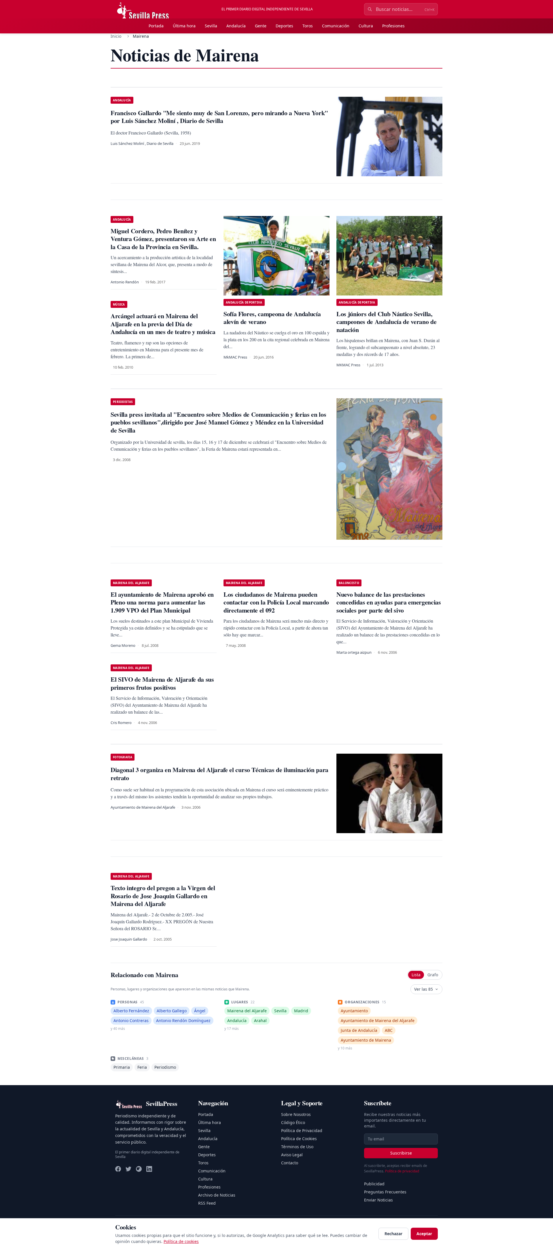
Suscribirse (401, 1153)
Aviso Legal (292, 1154)
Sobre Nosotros (296, 1114)
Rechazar (393, 1233)
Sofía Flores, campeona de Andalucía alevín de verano (272, 318)
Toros (307, 26)
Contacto (289, 1162)
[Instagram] (139, 1169)
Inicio (116, 36)
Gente (260, 26)
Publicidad (374, 1184)
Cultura (366, 26)
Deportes (284, 26)
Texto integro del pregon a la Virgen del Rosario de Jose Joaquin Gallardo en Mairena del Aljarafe (163, 895)
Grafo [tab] (432, 974)
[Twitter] (128, 1169)
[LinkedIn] (149, 1169)
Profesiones (393, 26)
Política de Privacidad (301, 1130)
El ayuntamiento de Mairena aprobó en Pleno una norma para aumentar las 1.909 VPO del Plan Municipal (162, 602)
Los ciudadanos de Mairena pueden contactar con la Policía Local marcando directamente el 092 (276, 602)
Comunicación (335, 26)
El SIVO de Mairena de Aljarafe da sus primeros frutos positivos (162, 683)
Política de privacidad (402, 1171)
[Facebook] (118, 1169)
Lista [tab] (416, 974)
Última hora (184, 26)
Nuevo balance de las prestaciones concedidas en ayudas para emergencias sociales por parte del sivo (388, 602)
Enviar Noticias (378, 1200)
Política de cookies (181, 1241)
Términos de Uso (297, 1146)
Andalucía (236, 26)
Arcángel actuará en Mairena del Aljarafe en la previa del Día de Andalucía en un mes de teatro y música (163, 323)
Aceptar (424, 1233)
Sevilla (211, 26)
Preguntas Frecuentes (385, 1192)
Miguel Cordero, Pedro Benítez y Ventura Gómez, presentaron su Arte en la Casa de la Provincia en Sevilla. (163, 238)
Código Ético (293, 1122)
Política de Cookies (299, 1138)
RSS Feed (207, 1203)
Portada (156, 26)
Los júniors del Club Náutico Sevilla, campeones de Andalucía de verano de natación (386, 321)
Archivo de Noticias (216, 1195)
